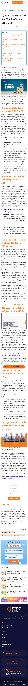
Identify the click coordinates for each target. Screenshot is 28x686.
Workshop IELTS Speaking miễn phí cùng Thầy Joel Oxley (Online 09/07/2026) (16, 579)
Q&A (3, 637)
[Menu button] (25, 2)
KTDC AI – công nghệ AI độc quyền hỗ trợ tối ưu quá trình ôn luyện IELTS (13, 50)
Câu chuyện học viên (7, 625)
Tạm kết (4, 62)
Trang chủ (4, 10)
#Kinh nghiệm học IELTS (8, 532)
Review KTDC (5, 628)
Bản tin (4, 646)
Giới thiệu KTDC (6, 634)
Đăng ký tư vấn (17, 2)
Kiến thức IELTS (6, 644)
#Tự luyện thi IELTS (19, 535)
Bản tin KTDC (12, 10)
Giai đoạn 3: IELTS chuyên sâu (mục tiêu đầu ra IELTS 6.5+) (13, 45)
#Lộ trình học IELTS (7, 535)
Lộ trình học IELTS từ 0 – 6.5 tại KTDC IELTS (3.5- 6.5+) (12, 54)
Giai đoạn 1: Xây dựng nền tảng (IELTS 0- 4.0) (13, 36)
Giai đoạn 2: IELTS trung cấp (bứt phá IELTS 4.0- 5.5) (12, 40)
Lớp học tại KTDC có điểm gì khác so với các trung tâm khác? (13, 59)
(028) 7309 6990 (11, 654)
